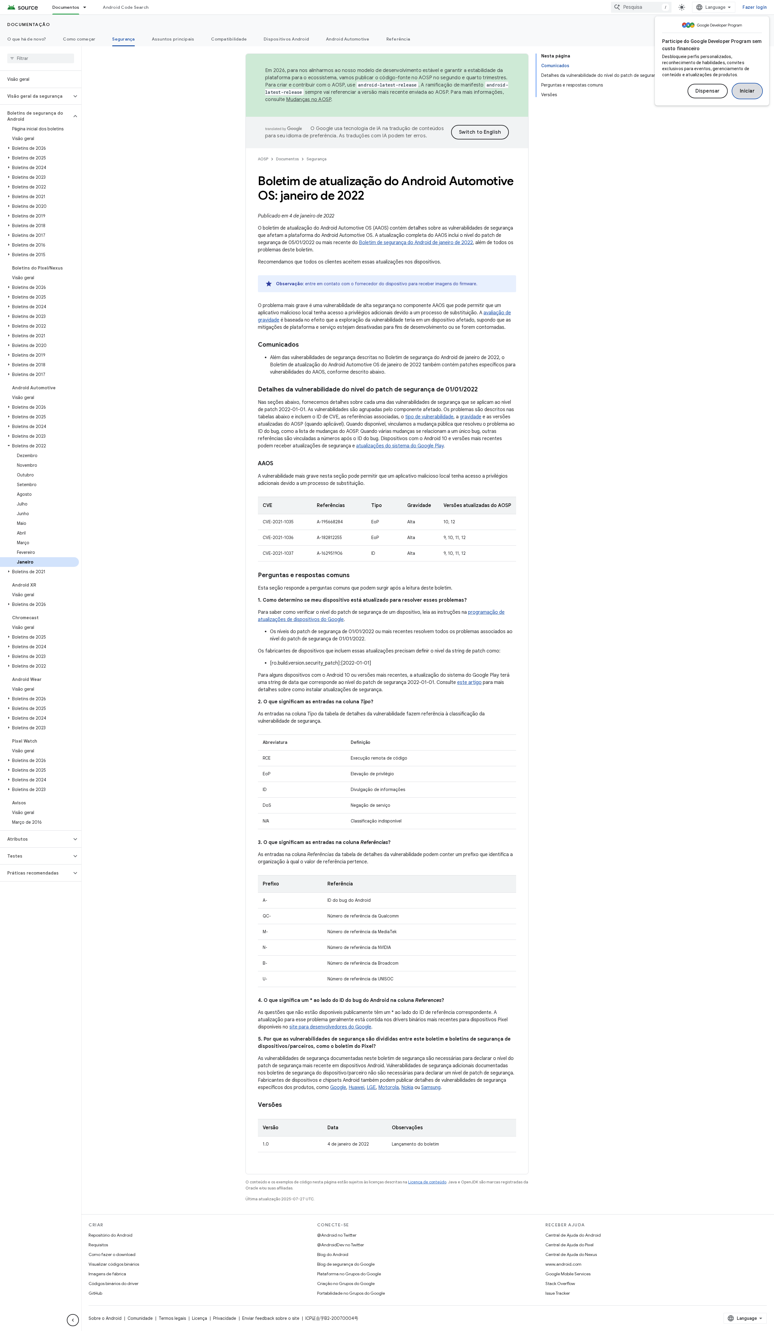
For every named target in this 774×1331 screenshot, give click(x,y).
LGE (371, 1087)
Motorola (388, 1087)
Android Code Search (125, 7)
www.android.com (563, 1264)
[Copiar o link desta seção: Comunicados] (305, 345)
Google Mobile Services (567, 1274)
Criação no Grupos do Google (346, 1283)
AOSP (263, 159)
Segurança (123, 39)
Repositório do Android (110, 1235)
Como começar (79, 39)
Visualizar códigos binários (114, 1264)
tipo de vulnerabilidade (429, 417)
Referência (398, 39)
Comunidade (140, 1318)
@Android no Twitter (336, 1235)
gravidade (470, 417)
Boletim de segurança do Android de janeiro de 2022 (416, 243)
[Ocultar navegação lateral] (73, 1320)
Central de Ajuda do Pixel (569, 1245)
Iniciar (747, 91)
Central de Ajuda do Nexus (571, 1254)
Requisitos (98, 1245)
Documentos (66, 7)
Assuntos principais (173, 39)
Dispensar (707, 91)
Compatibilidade (229, 39)
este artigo (469, 682)
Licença (199, 1318)
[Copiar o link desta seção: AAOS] (279, 464)
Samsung (431, 1087)
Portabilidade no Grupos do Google (351, 1293)
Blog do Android (332, 1254)
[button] (36, 96)
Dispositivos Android (286, 39)
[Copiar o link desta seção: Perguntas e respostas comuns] (356, 575)
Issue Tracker (557, 1293)
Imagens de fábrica (107, 1274)
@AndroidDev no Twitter (340, 1245)
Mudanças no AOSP (308, 99)
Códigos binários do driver (113, 1283)
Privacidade (224, 1318)
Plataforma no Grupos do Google (349, 1274)
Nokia (407, 1087)
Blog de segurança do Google (346, 1264)
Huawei (356, 1087)
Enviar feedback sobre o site (270, 1318)
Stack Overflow (560, 1283)
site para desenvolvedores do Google (330, 1027)
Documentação (28, 24)
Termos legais (172, 1318)
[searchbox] (40, 58)
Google (338, 1087)
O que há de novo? (26, 39)
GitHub (95, 1293)
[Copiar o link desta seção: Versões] (288, 1105)
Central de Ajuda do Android (573, 1235)
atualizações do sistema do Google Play (400, 446)
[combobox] (641, 7)
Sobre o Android (105, 1318)
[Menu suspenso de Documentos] (87, 7)
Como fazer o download (112, 1254)
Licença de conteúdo (427, 1182)
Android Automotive (347, 39)
